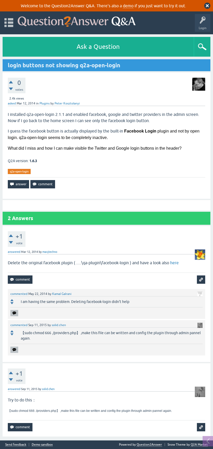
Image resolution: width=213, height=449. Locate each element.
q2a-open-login (19, 171)
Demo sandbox (42, 444)
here (174, 262)
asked (12, 103)
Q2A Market (199, 444)
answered (14, 251)
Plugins (44, 103)
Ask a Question (98, 46)
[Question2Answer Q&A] (77, 20)
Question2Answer (149, 444)
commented (19, 294)
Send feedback (15, 444)
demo (128, 5)
